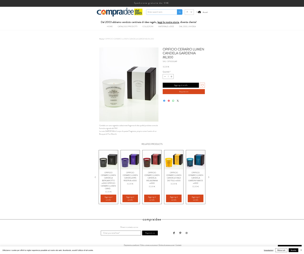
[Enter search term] (179, 12)
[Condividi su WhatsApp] (173, 100)
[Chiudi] (301, 250)
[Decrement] (164, 76)
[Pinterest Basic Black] (180, 233)
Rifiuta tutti (281, 250)
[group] (152, 177)
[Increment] (171, 76)
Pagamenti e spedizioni (131, 245)
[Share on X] (177, 100)
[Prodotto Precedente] (95, 177)
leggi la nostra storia (168, 22)
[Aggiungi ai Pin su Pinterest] (168, 100)
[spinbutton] (168, 76)
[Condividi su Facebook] (164, 100)
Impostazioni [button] (268, 250)
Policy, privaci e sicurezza (149, 245)
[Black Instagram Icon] (186, 233)
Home (101, 38)
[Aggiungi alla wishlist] (202, 85)
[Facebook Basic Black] (174, 233)
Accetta (293, 250)
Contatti (178, 245)
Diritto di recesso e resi (167, 245)
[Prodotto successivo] (208, 177)
